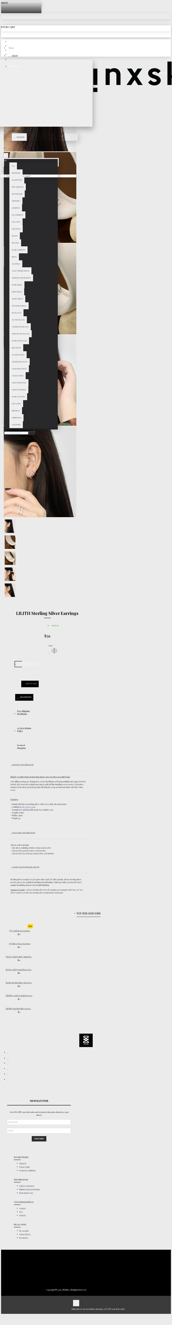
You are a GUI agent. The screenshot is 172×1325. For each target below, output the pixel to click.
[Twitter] (9, 1074)
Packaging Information (23, 833)
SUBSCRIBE (39, 1139)
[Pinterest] (9, 1064)
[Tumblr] (9, 1069)
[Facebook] (9, 1053)
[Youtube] (9, 1080)
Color (50, 645)
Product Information (22, 764)
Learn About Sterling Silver (25, 867)
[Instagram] (9, 1058)
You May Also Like (89, 913)
